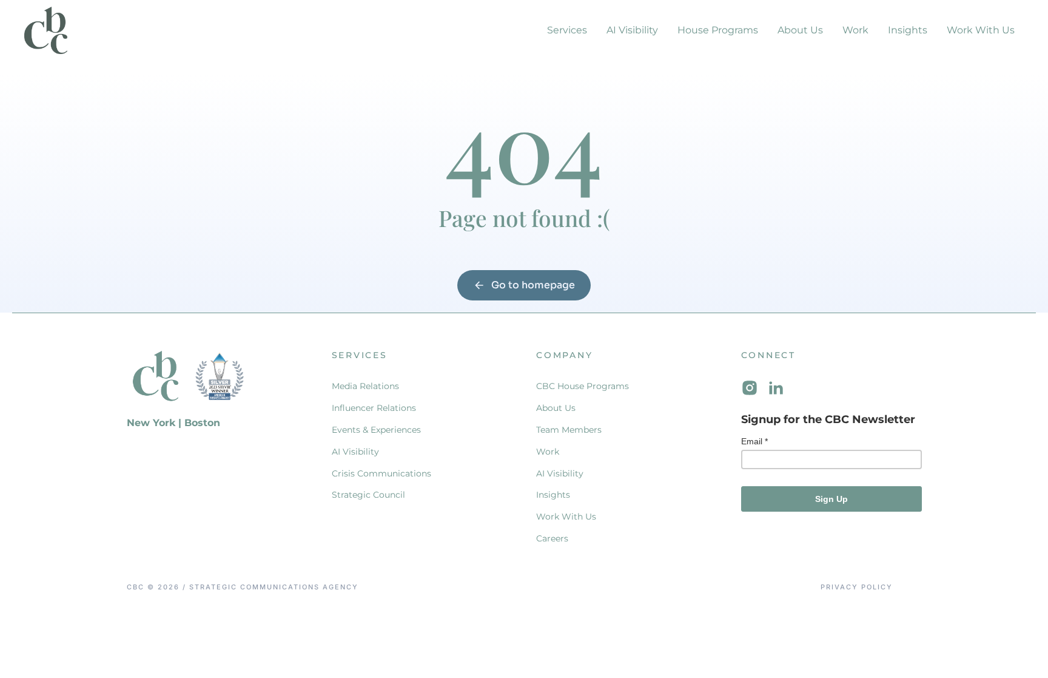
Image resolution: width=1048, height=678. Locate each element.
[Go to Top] (1023, 653)
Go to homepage (533, 285)
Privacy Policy (857, 587)
